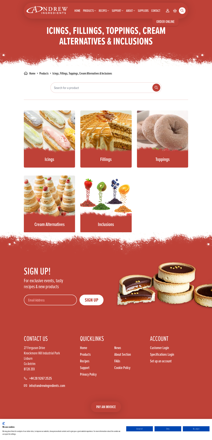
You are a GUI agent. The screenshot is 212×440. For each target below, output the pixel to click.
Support (84, 367)
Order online (165, 21)
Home (83, 347)
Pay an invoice (106, 406)
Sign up (91, 300)
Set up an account (161, 361)
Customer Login (159, 347)
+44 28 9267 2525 (40, 378)
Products (44, 73)
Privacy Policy (88, 374)
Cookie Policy (122, 367)
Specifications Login (162, 354)
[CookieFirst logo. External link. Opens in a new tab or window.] (3, 423)
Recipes (84, 361)
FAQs (117, 361)
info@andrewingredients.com (47, 385)
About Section (122, 354)
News (117, 347)
